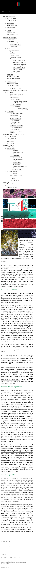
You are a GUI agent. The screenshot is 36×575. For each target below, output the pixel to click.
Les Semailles (14, 150)
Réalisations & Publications (11, 28)
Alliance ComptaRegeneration (13, 49)
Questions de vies (15, 180)
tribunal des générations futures (17, 315)
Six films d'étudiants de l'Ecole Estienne (20, 167)
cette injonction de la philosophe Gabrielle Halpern (26, 237)
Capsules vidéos (14, 55)
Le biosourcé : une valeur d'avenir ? (15, 123)
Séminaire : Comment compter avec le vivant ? (13, 78)
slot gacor (4, 228)
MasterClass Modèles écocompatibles (13, 137)
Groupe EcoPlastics (15, 104)
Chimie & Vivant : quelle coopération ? (16, 114)
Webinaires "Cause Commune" (15, 58)
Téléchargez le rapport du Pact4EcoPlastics (20, 102)
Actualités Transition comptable (12, 73)
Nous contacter (5, 541)
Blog (8, 185)
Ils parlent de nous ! (12, 187)
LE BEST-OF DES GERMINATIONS (18, 158)
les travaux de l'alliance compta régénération (20, 320)
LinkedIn (3, 552)
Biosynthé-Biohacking (16, 175)
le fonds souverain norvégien (15, 450)
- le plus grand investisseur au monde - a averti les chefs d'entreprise (17, 451)
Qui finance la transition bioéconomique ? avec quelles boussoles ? (16, 127)
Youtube (3, 555)
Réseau (9, 30)
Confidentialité (5, 547)
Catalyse (12, 178)
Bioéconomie (10, 111)
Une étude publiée (27, 492)
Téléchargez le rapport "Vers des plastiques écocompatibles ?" (16, 95)
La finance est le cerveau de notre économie (15, 390)
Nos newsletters (11, 184)
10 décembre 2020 (22, 110)
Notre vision (10, 23)
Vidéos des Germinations (17, 161)
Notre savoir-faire (12, 25)
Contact (9, 36)
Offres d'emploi (11, 18)
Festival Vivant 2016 (16, 170)
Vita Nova (13, 177)
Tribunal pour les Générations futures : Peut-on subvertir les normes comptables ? (13, 84)
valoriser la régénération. (18, 520)
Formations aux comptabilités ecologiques (11, 141)
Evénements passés (13, 171)
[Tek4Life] (18, 4)
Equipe (9, 22)
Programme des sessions (15, 52)
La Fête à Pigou (11, 147)
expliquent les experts (26, 267)
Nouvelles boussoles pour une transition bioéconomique (16, 118)
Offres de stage (11, 20)
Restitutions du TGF (16, 89)
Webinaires (16, 106)
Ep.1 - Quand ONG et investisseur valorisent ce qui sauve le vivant (19, 62)
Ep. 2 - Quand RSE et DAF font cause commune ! (19, 69)
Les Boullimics (14, 173)
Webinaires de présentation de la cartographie (15, 44)
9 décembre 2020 (22, 108)
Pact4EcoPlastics (15, 99)
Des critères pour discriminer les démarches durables (17, 359)
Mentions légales (5, 545)
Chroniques (16, 164)
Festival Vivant (11, 148)
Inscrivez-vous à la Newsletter (11, 557)
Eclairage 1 (20, 66)
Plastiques (10, 92)
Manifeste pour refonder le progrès (12, 33)
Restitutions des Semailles (18, 153)
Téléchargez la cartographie (11, 40)
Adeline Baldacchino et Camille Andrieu (17, 378)
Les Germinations (15, 155)
